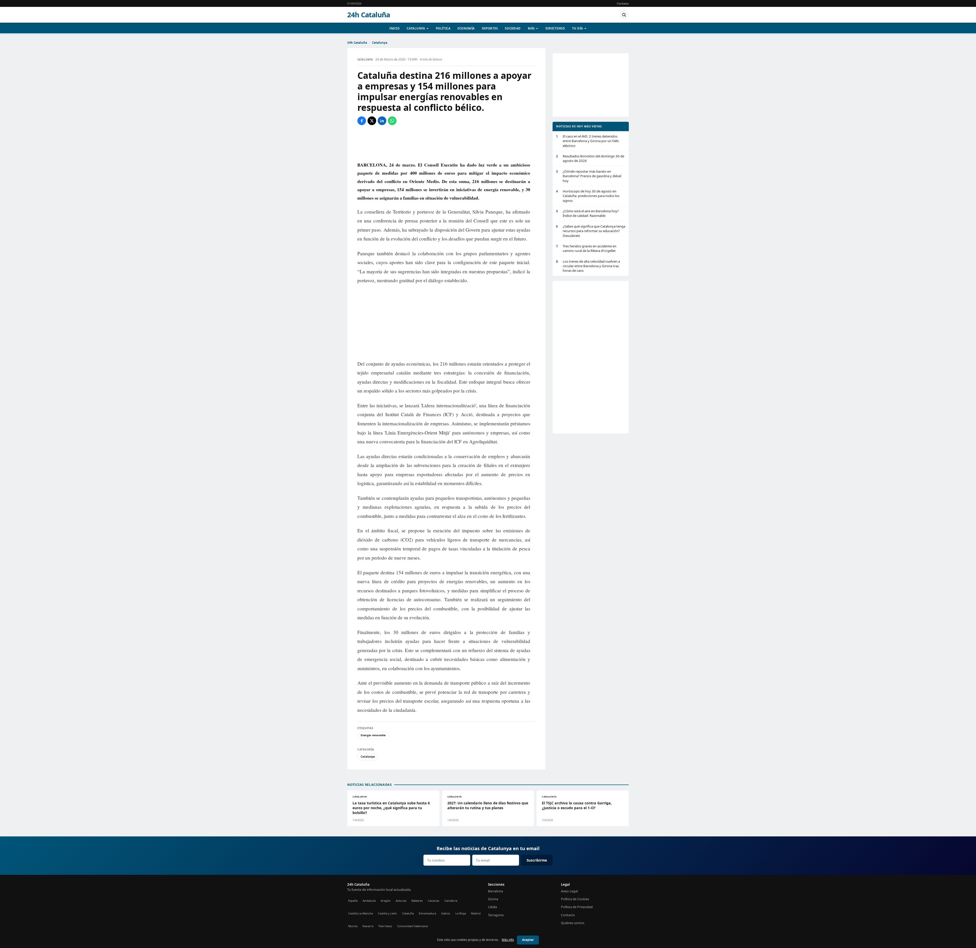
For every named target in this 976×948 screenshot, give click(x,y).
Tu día (577, 28)
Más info (508, 940)
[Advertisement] (446, 143)
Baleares (417, 900)
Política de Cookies (575, 899)
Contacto (623, 3)
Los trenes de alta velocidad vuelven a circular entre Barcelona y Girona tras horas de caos (588, 266)
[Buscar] (624, 15)
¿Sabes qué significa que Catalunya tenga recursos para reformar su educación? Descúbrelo (590, 231)
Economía (466, 28)
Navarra (367, 926)
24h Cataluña (368, 15)
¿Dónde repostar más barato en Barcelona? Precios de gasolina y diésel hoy (588, 176)
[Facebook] (361, 120)
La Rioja (460, 913)
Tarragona (496, 915)
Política (443, 28)
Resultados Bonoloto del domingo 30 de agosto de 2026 (590, 158)
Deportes (490, 28)
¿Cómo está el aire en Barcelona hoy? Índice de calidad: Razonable (587, 213)
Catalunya (416, 28)
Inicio (394, 28)
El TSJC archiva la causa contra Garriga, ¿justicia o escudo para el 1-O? (577, 805)
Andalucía (369, 900)
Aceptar (528, 940)
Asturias (401, 900)
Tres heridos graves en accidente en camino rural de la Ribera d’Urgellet (586, 248)
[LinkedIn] (382, 120)
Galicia (445, 913)
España (353, 900)
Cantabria (450, 900)
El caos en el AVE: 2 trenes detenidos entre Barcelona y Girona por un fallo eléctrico (587, 141)
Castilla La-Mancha (360, 913)
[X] (372, 120)
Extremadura (427, 913)
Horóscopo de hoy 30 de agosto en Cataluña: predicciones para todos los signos (587, 196)
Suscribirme (537, 860)
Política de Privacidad (577, 907)
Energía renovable (373, 735)
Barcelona (495, 891)
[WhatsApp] (392, 120)
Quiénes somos (572, 923)
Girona (493, 899)
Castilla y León (387, 913)
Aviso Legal (569, 891)
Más (531, 28)
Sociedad (513, 28)
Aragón (386, 900)
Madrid (476, 913)
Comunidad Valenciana (412, 926)
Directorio (555, 28)
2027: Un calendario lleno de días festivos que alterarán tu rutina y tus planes (487, 805)
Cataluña (408, 913)
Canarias (433, 900)
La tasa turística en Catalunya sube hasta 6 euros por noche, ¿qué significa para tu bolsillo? (391, 808)
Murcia (352, 926)
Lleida (492, 907)
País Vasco (385, 926)
